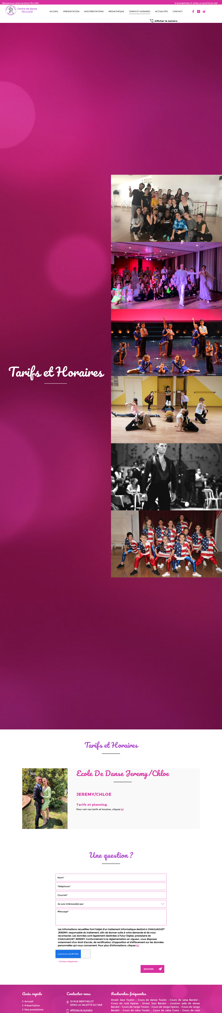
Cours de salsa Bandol (184, 999)
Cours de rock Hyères (124, 1003)
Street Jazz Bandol (154, 1003)
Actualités (161, 12)
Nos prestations (94, 12)
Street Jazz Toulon (122, 999)
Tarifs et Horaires (139, 12)
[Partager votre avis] (187, 11)
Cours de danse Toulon (152, 999)
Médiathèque (116, 12)
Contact (178, 12)
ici (122, 809)
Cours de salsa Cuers (166, 1010)
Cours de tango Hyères (165, 1006)
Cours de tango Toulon (135, 1006)
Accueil (54, 12)
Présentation (71, 12)
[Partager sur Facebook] (193, 11)
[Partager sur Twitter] (198, 11)
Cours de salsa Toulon (136, 1010)
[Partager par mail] (204, 11)
